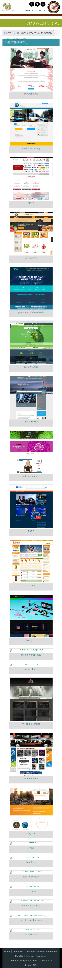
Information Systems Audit (23, 960)
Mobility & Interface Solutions (30, 956)
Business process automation (34, 33)
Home (7, 33)
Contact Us (40, 10)
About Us (29, 10)
